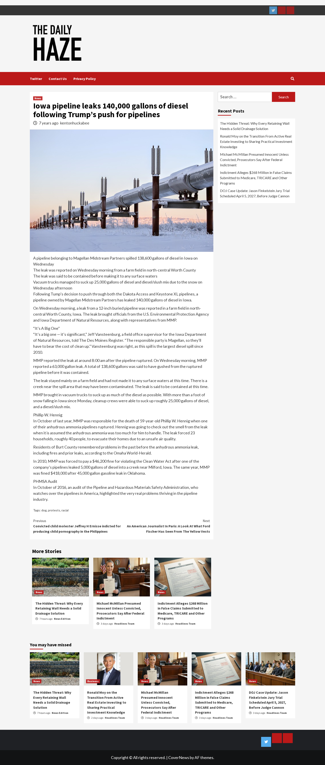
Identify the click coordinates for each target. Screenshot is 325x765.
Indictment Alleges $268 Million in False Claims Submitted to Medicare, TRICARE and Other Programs (256, 177)
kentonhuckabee (74, 122)
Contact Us (58, 78)
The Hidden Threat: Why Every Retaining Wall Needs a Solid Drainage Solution (59, 608)
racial (65, 510)
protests (54, 510)
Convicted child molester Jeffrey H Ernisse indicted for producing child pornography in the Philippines (77, 526)
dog (44, 510)
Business (93, 681)
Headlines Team (124, 623)
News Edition (62, 618)
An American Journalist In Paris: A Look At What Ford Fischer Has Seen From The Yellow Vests (168, 526)
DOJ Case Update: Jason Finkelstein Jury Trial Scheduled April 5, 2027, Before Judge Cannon (255, 193)
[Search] (292, 78)
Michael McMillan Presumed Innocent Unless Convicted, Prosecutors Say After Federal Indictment (254, 159)
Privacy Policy (84, 78)
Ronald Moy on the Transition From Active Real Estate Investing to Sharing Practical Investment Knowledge (256, 141)
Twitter (36, 78)
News (37, 98)
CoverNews (178, 757)
